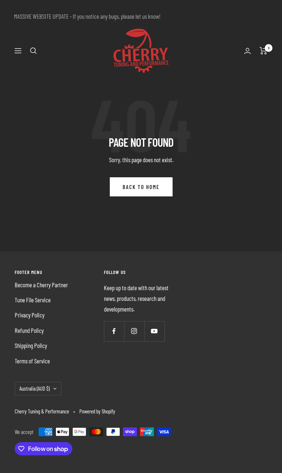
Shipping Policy (31, 345)
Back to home (141, 187)
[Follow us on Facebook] (114, 331)
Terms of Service (32, 360)
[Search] (33, 50)
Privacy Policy (29, 315)
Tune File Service (33, 299)
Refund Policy (29, 330)
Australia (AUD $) (34, 388)
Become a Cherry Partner (41, 284)
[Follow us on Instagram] (134, 331)
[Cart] (263, 50)
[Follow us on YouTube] (154, 331)
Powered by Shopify (97, 411)
